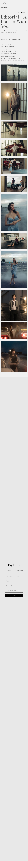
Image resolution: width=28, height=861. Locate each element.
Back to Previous (4, 7)
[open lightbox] (14, 72)
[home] (5, 2)
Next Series (21, 12)
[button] (24, 2)
